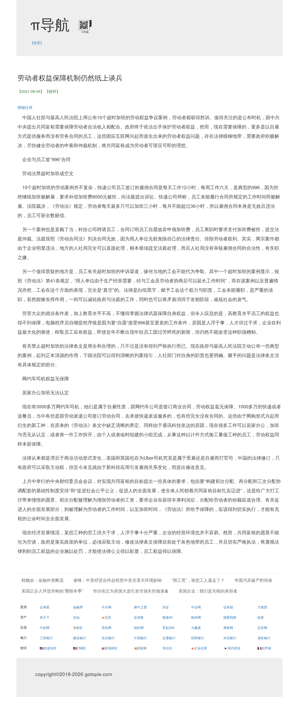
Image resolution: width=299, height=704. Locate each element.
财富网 (141, 648)
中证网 (196, 607)
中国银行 (140, 637)
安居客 (139, 617)
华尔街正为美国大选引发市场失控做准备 (131, 591)
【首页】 (36, 42)
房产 (23, 617)
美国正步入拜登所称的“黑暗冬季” (52, 591)
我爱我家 (229, 617)
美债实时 (50, 648)
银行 (23, 637)
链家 (260, 617)
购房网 (196, 617)
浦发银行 (264, 637)
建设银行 (79, 637)
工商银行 (46, 637)
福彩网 (139, 627)
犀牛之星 (140, 607)
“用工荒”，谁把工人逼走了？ (198, 580)
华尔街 (167, 648)
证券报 (228, 607)
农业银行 (108, 637)
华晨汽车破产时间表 (253, 580)
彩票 (23, 627)
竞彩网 (106, 627)
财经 (23, 647)
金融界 (78, 607)
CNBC (81, 648)
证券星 (45, 607)
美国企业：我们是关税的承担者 (207, 591)
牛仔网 (106, 607)
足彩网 (262, 627)
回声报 (266, 648)
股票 (23, 606)
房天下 (45, 617)
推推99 (167, 617)
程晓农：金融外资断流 (42, 580)
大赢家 (196, 627)
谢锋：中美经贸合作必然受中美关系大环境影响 (117, 580)
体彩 (79, 627)
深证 (165, 607)
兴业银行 (229, 637)
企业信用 (200, 648)
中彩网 (45, 627)
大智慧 (262, 607)
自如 (76, 617)
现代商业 (234, 648)
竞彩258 (168, 627)
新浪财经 (110, 648)
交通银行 (168, 637)
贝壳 (107, 617)
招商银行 (197, 637)
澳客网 (228, 627)
